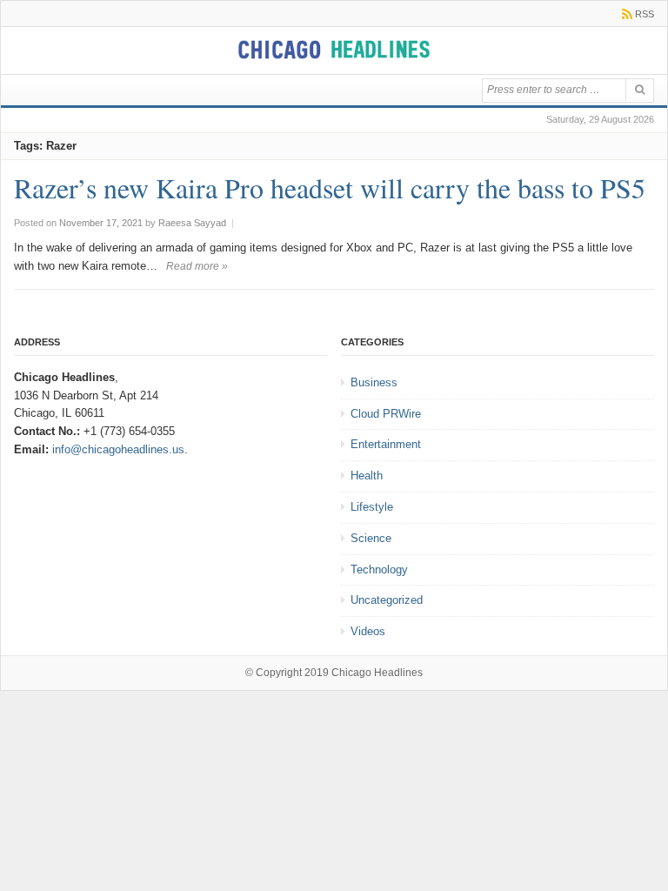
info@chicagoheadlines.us (118, 449)
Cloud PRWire (386, 413)
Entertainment (386, 444)
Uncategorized (387, 599)
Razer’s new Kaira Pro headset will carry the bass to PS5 (329, 187)
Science (371, 538)
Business (374, 382)
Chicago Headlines (377, 673)
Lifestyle (372, 506)
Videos (368, 631)
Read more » (197, 266)
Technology (379, 569)
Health (367, 475)
